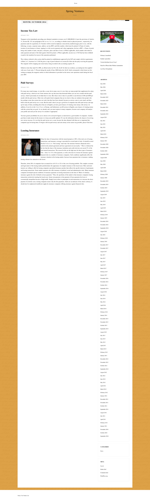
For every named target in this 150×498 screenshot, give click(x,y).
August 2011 (103, 412)
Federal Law (48, 143)
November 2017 (104, 248)
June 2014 (102, 298)
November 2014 (104, 282)
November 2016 (104, 278)
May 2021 (102, 127)
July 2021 (102, 120)
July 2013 (102, 335)
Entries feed (103, 469)
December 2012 (104, 359)
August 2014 (103, 292)
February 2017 (104, 271)
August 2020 (103, 157)
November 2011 (104, 402)
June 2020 (102, 161)
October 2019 (103, 188)
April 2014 (103, 305)
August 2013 (103, 332)
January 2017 (103, 275)
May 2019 (102, 204)
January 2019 (103, 218)
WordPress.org (104, 476)
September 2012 (104, 369)
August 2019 (103, 194)
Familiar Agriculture (105, 59)
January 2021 (103, 141)
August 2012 (103, 372)
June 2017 (102, 258)
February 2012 (104, 392)
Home (75, 3)
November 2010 (104, 429)
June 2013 (102, 339)
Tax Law (51, 41)
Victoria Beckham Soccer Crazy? (108, 62)
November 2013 (104, 322)
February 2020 (104, 174)
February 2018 (104, 238)
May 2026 (102, 87)
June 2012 (102, 379)
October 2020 (103, 151)
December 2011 (104, 399)
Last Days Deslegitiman (106, 69)
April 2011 (103, 419)
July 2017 (102, 255)
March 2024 (103, 104)
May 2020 (102, 164)
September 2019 (104, 191)
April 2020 (103, 167)
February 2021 (104, 137)
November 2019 (104, 184)
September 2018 (104, 228)
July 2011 (102, 416)
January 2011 (103, 426)
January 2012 (103, 396)
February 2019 (104, 214)
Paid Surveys (27, 82)
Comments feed (104, 472)
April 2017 (103, 265)
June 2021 (102, 124)
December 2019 (104, 181)
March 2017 (103, 268)
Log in (102, 466)
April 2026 (103, 90)
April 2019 (103, 208)
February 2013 (104, 352)
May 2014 (102, 302)
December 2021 (104, 107)
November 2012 (104, 362)
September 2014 (104, 288)
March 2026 (103, 94)
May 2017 (102, 261)
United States (39, 107)
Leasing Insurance (30, 130)
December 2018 (104, 221)
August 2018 (103, 231)
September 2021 (104, 114)
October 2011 (103, 406)
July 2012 (102, 375)
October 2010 (103, 433)
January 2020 (103, 177)
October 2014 (103, 285)
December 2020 (104, 144)
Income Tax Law (29, 30)
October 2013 (103, 325)
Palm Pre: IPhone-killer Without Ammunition (111, 65)
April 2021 (103, 131)
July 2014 (102, 295)
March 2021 (103, 134)
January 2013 (103, 355)
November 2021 (104, 110)
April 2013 (103, 345)
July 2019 (102, 198)
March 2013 (103, 349)
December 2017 (104, 245)
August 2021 (103, 117)
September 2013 (104, 329)
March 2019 (103, 211)
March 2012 (103, 389)
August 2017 (103, 251)
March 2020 (103, 171)
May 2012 (102, 382)
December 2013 (104, 318)
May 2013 (102, 342)
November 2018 (104, 224)
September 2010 (104, 436)
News (101, 451)
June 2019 (102, 201)
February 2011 (104, 422)
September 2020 (104, 154)
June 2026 (102, 84)
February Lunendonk (105, 55)
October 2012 (103, 365)
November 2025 (104, 100)
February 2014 (104, 312)
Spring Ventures (75, 11)
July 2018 (102, 235)
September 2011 (104, 409)
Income (47, 41)
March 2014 (103, 308)
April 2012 (103, 386)
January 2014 (103, 315)
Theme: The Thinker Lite (23, 495)
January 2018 (103, 241)
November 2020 (104, 147)
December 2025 (104, 97)
